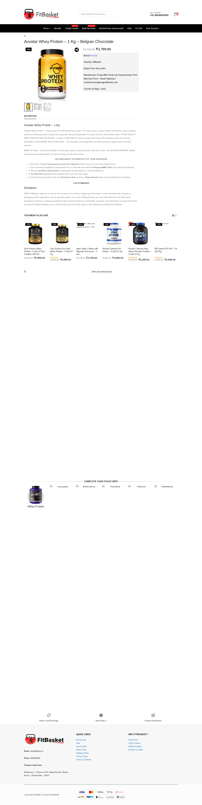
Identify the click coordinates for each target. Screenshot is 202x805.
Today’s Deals (71, 27)
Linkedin (176, 795)
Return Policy (81, 750)
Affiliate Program (135, 746)
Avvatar (93, 55)
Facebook (165, 795)
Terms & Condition (83, 760)
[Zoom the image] (101, 272)
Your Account (152, 28)
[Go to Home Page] (25, 35)
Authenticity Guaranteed (111, 28)
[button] (25, 74)
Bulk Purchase (88, 27)
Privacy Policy (82, 756)
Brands (57, 28)
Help (129, 28)
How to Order (81, 746)
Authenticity (133, 740)
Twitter (170, 795)
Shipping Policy (82, 753)
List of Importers (81, 183)
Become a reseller (135, 750)
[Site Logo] (41, 14)
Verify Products (134, 743)
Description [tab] (30, 116)
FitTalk (138, 28)
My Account (81, 740)
